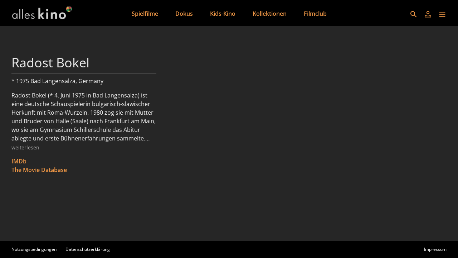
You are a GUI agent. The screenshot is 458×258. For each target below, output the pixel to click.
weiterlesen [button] (25, 147)
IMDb (18, 161)
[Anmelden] (428, 14)
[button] (442, 14)
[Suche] (413, 14)
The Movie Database (39, 170)
